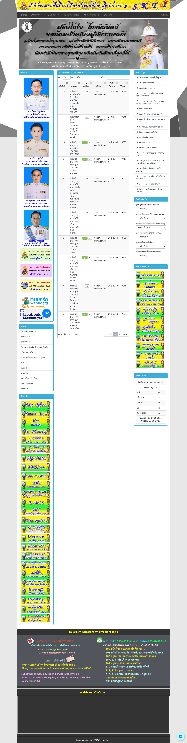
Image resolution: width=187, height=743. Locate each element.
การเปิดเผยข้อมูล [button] (72, 15)
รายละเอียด (86, 84)
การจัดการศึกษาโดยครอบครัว (149, 184)
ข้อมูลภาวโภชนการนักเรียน (148, 132)
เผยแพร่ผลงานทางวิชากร (147, 148)
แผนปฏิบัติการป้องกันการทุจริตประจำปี (148, 169)
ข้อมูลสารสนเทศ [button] (92, 15)
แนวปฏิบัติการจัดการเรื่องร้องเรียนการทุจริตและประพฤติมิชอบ (150, 162)
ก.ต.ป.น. (24, 368)
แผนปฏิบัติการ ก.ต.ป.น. (146, 88)
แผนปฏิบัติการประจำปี (146, 83)
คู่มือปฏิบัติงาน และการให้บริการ (147, 205)
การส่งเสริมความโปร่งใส (145, 242)
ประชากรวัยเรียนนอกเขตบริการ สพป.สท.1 (149, 190)
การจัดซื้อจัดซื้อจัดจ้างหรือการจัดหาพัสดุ (150, 223)
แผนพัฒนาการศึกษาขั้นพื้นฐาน (149, 78)
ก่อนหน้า (108, 334)
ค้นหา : (103, 77)
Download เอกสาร (145, 137)
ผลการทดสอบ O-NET (146, 109)
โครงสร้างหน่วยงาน (28, 331)
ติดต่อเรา (24, 389)
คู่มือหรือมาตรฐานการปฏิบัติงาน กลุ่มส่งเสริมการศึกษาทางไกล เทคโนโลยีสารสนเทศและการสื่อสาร (75, 193)
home (24, 14)
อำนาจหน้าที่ (26, 342)
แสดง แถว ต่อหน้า (69, 77)
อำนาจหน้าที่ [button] (37, 15)
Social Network (27, 383)
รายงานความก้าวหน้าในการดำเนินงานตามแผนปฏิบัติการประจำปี (150, 102)
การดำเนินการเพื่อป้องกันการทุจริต (148, 252)
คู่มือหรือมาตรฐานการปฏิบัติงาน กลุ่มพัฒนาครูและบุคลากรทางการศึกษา (74, 269)
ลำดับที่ (62, 86)
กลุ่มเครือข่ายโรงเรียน (29, 378)
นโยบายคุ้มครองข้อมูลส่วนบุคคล (33, 357)
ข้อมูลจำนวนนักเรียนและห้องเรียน (150, 127)
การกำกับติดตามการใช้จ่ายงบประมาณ (150, 214)
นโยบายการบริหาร (28, 352)
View (122, 86)
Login (165, 15)
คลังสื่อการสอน (144, 142)
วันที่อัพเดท (112, 84)
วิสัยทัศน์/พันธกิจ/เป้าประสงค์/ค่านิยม (35, 347)
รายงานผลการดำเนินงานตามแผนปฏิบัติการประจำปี (149, 94)
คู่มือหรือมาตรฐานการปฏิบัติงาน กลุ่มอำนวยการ (74, 148)
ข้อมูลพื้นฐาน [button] (54, 15)
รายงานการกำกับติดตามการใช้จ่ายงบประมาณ (150, 154)
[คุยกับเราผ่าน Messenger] (180, 736)
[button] (30, 44)
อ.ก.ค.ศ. (24, 363)
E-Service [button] (110, 15)
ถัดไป (125, 334)
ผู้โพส (98, 86)
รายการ (74, 86)
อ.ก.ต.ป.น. (24, 373)
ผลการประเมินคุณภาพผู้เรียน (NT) (151, 114)
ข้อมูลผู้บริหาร (26, 337)
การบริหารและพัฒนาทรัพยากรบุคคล (149, 233)
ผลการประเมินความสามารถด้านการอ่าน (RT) (150, 120)
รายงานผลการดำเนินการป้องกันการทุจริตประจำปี (150, 177)
